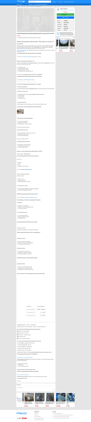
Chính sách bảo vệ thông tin (38, 419)
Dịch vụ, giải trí (23, 6)
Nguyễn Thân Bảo (63, 8)
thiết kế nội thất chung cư (27, 169)
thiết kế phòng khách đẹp (28, 56)
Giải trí (28, 6)
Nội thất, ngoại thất (38, 6)
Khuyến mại (32, 6)
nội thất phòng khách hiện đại (28, 79)
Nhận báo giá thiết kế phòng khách (23, 374)
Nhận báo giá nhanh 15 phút (36, 320)
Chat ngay (66, 17)
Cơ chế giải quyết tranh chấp (39, 418)
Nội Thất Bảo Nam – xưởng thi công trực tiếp (24, 357)
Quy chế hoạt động (37, 416)
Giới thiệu (36, 413)
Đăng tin (55, 1)
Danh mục (20, 4)
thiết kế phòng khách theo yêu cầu (30, 197)
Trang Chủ (18, 6)
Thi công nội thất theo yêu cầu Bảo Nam (66, 10)
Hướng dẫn (36, 414)
